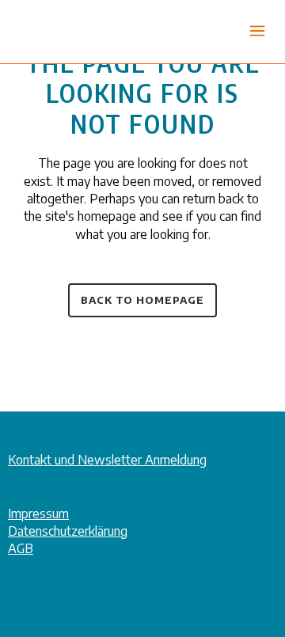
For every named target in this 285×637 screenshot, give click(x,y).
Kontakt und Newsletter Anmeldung (107, 460)
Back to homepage (142, 300)
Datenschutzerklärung (67, 531)
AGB (20, 548)
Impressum (38, 513)
